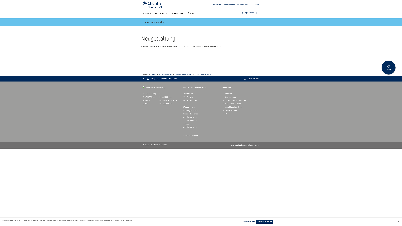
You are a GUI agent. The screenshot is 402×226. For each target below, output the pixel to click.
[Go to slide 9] (181, 53)
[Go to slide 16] (209, 53)
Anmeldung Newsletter (233, 107)
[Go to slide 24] (241, 53)
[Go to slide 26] (249, 53)
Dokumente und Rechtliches (235, 100)
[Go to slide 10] (185, 53)
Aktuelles (228, 94)
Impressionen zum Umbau (183, 74)
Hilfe (226, 114)
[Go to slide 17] (213, 53)
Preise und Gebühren (232, 104)
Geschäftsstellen (191, 136)
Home (154, 74)
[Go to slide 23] (237, 53)
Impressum (254, 145)
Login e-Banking (250, 13)
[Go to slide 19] (221, 53)
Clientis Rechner (230, 110)
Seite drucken (253, 79)
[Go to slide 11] (189, 53)
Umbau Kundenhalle (153, 22)
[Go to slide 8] (177, 53)
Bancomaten (244, 5)
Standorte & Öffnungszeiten (224, 5)
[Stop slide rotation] (144, 53)
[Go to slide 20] (225, 53)
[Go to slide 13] (197, 53)
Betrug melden (230, 97)
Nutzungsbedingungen (240, 145)
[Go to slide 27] (253, 53)
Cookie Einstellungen (249, 221)
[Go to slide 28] (257, 53)
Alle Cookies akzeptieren (265, 221)
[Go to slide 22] (233, 53)
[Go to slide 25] (245, 53)
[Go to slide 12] (193, 53)
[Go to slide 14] (201, 53)
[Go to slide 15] (205, 53)
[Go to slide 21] (229, 53)
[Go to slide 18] (217, 53)
